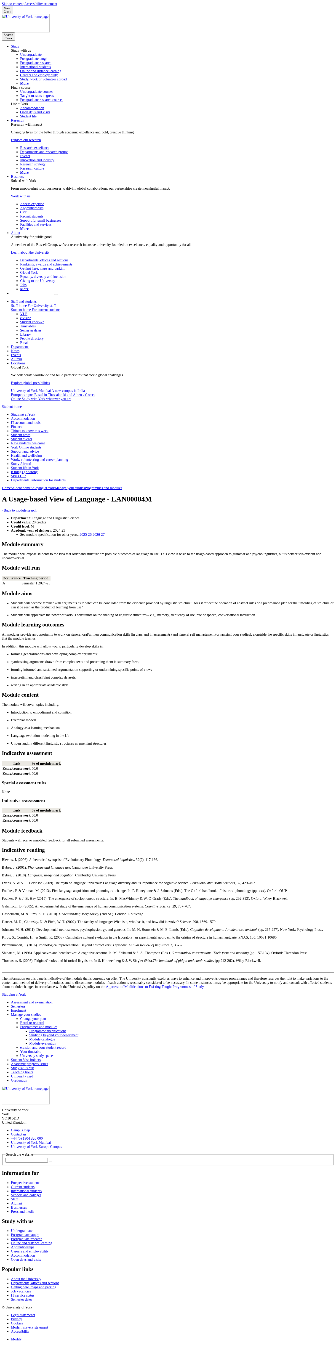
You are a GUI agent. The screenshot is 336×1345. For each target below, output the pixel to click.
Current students (23, 1187)
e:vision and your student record (43, 1047)
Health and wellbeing (26, 455)
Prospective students (25, 1183)
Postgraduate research (26, 1239)
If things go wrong (24, 472)
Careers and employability (30, 1251)
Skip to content (13, 4)
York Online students (26, 447)
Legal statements (23, 1315)
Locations (18, 363)
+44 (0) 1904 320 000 (27, 1138)
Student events (21, 439)
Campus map (20, 1130)
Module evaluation (42, 1043)
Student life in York (25, 468)
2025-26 (86, 534)
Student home (12, 407)
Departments (20, 347)
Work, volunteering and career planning (39, 460)
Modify (16, 1339)
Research (17, 120)
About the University (26, 1279)
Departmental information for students (38, 480)
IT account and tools (25, 422)
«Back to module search (19, 510)
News (15, 351)
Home (6, 488)
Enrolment (18, 1010)
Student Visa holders (26, 1060)
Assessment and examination (32, 1002)
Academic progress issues (29, 1064)
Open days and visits (26, 1259)
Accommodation (23, 418)
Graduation (19, 1080)
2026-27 (99, 534)
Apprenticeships (22, 1247)
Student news (20, 435)
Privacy (16, 1319)
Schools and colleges (26, 1195)
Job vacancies (21, 1291)
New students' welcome (28, 443)
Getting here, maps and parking (33, 1287)
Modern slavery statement (29, 1327)
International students (26, 1191)
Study (15, 46)
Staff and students (24, 301)
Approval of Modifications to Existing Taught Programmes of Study (155, 987)
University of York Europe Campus (36, 1147)
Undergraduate (21, 1231)
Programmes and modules (103, 488)
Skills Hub (18, 476)
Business (17, 176)
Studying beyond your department (53, 1035)
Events (16, 355)
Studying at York (23, 414)
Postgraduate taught (25, 1235)
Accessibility (20, 1331)
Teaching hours (22, 1072)
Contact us (18, 1134)
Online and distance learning (31, 1243)
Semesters (18, 1006)
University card (22, 1076)
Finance (16, 427)
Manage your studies (70, 488)
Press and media (22, 1211)
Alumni (16, 359)
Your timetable (30, 1051)
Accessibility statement (40, 4)
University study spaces (37, 1056)
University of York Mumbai (31, 1142)
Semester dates (21, 1299)
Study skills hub (22, 1068)
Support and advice (25, 451)
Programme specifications (47, 1031)
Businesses (19, 1207)
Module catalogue (42, 1039)
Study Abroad (21, 464)
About (15, 233)
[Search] (56, 294)
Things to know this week (29, 431)
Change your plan (33, 1019)
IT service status (22, 1295)
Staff (14, 1199)
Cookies (17, 1323)
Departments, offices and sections (35, 1283)
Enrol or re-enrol (32, 1023)
